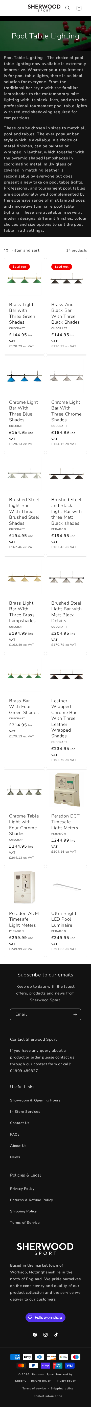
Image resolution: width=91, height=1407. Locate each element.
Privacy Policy (22, 1188)
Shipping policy (62, 1388)
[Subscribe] (75, 1014)
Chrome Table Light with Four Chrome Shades (24, 825)
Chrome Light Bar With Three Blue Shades (23, 411)
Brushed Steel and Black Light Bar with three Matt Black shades (66, 511)
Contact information (48, 1396)
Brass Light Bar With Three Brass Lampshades (22, 612)
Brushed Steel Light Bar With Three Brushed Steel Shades (24, 511)
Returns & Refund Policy (31, 1200)
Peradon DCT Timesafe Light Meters (65, 822)
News (15, 1157)
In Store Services (25, 1111)
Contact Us (20, 1123)
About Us (18, 1145)
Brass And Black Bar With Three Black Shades (65, 313)
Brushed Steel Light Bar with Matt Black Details (66, 612)
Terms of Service (25, 1222)
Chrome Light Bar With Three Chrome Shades (66, 411)
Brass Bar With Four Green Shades (24, 707)
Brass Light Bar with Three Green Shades (22, 313)
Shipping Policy (23, 1211)
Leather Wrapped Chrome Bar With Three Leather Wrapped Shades (64, 718)
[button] (10, 8)
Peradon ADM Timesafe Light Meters (24, 919)
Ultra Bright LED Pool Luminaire (63, 919)
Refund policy (41, 1381)
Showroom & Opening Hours (35, 1100)
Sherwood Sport (43, 1374)
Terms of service (34, 1388)
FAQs (14, 1134)
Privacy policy (66, 1381)
